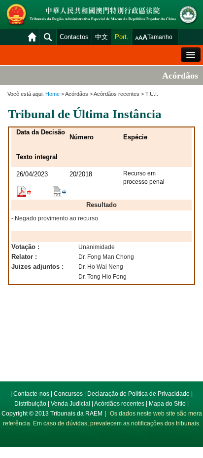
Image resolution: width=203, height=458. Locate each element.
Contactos (74, 37)
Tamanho (159, 37)
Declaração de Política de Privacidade (138, 393)
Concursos (68, 393)
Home (52, 94)
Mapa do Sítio (167, 403)
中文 (101, 37)
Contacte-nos (31, 393)
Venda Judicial (70, 403)
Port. (122, 37)
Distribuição (30, 403)
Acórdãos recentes (119, 403)
